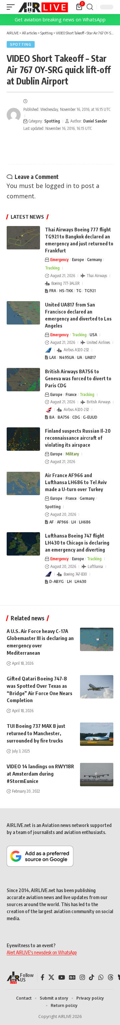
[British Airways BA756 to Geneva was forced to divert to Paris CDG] (23, 379)
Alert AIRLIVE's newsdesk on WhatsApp (42, 952)
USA (93, 334)
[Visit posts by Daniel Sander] (14, 115)
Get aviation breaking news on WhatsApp (60, 19)
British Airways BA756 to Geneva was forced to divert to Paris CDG (78, 378)
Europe (78, 259)
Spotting (20, 44)
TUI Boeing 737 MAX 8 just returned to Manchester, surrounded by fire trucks (36, 733)
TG (78, 290)
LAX (52, 357)
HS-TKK (66, 290)
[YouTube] (62, 977)
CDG (76, 417)
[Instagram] (82, 977)
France (71, 394)
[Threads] (110, 977)
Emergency (59, 259)
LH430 (80, 581)
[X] (51, 977)
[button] (12, 7)
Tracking (52, 267)
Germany (94, 259)
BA (51, 417)
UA (79, 357)
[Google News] (72, 977)
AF (51, 522)
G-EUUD (90, 417)
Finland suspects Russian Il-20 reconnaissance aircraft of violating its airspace (78, 438)
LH (73, 522)
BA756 (63, 417)
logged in (58, 186)
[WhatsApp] (101, 977)
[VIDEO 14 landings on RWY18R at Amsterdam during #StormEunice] (96, 774)
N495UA (66, 357)
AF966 (62, 522)
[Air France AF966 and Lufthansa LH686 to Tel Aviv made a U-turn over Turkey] (23, 483)
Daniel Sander (95, 121)
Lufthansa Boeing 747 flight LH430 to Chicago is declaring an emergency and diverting (77, 543)
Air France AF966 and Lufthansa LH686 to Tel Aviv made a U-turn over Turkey (76, 482)
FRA (52, 290)
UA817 (90, 357)
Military (72, 453)
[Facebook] (42, 977)
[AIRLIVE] (43, 7)
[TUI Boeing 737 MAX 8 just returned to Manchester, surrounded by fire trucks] (96, 734)
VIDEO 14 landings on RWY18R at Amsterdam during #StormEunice (40, 773)
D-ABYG (56, 581)
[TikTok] (91, 977)
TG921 (90, 290)
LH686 (85, 522)
